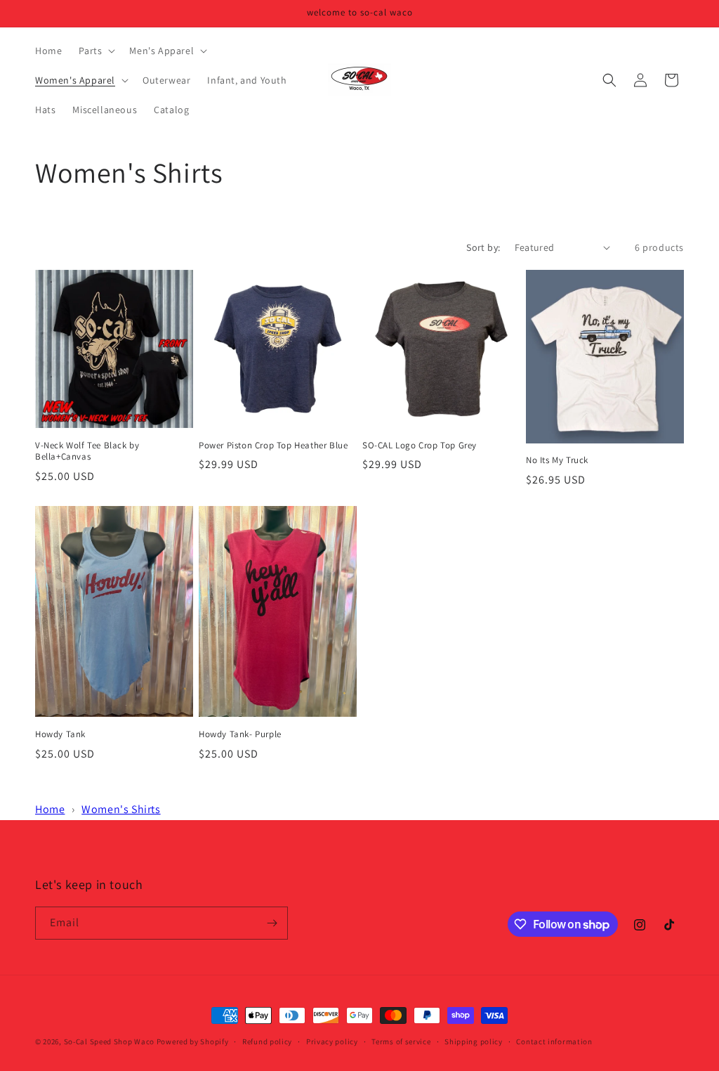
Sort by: (483, 247)
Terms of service (400, 1041)
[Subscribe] (271, 923)
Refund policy (267, 1041)
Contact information (554, 1041)
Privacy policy (332, 1041)
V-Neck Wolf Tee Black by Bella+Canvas (87, 451)
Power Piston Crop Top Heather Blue (273, 445)
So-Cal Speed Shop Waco (109, 1041)
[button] (95, 50)
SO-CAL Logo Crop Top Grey (419, 445)
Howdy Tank (60, 734)
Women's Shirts (120, 809)
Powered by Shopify (193, 1041)
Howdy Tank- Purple (240, 734)
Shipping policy (473, 1041)
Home (50, 809)
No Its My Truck (557, 460)
